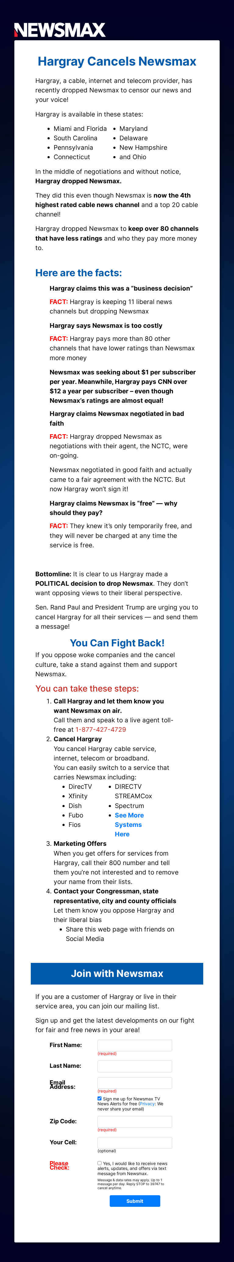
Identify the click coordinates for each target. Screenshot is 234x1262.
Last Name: (65, 1066)
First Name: (66, 1045)
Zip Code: (63, 1121)
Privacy (147, 1103)
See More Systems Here (129, 824)
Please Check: (59, 1165)
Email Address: (63, 1084)
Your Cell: (63, 1142)
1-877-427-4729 (101, 729)
